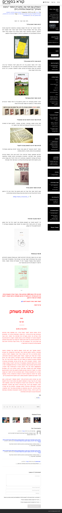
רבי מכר (56, 88)
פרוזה (56, 80)
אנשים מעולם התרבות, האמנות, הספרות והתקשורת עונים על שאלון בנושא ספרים (54, 144)
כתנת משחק (38, 15)
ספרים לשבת (55, 126)
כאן (22, 301)
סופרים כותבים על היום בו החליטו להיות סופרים (54, 130)
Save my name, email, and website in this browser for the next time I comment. (21, 497)
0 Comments (26, 15)
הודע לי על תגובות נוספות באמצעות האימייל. (30, 499)
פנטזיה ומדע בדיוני (54, 92)
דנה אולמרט (6, 14)
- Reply (23, 431)
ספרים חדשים (55, 69)
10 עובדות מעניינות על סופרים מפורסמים (54, 201)
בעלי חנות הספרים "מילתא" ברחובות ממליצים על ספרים (54, 98)
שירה (56, 94)
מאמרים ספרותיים (54, 115)
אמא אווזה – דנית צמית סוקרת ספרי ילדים (54, 119)
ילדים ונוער (55, 90)
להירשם (52, 25)
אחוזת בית (11, 14)
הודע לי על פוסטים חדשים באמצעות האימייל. (29, 502)
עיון (57, 82)
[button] (40, 420)
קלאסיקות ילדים (54, 185)
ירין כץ (37, 12)
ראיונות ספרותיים (54, 213)
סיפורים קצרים (55, 174)
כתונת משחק (37, 461)
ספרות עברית (55, 189)
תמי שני (32, 15)
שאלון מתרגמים (54, 149)
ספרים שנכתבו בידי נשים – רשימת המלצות (54, 103)
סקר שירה (55, 187)
